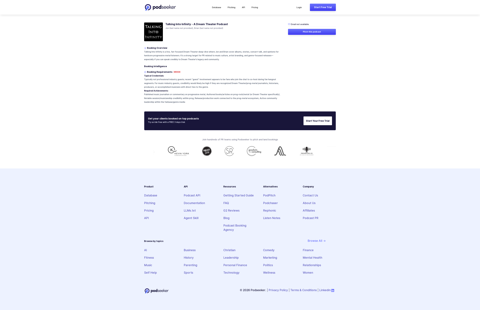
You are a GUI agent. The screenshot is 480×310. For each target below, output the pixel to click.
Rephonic (269, 210)
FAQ (226, 203)
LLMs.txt (190, 210)
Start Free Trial (323, 7)
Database (216, 7)
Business (190, 250)
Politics (268, 265)
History (189, 257)
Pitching (231, 7)
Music (148, 265)
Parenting (190, 265)
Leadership (231, 257)
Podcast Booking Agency (234, 227)
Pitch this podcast (312, 32)
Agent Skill (191, 218)
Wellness (269, 272)
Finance (308, 250)
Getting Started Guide (238, 195)
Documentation (194, 203)
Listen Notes (271, 218)
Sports (188, 272)
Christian (229, 250)
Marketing (270, 257)
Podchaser (270, 203)
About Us (309, 203)
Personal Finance (235, 265)
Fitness (149, 257)
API (243, 7)
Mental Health (312, 257)
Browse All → (317, 240)
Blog (226, 218)
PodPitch (269, 195)
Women (308, 272)
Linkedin (325, 290)
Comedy (268, 250)
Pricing (255, 7)
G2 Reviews (231, 210)
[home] (160, 7)
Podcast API (192, 195)
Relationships (312, 265)
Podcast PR (310, 218)
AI (145, 250)
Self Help (150, 272)
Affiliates (309, 210)
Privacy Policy (278, 290)
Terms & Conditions (303, 290)
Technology (231, 272)
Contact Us (310, 195)
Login (299, 7)
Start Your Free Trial (318, 120)
